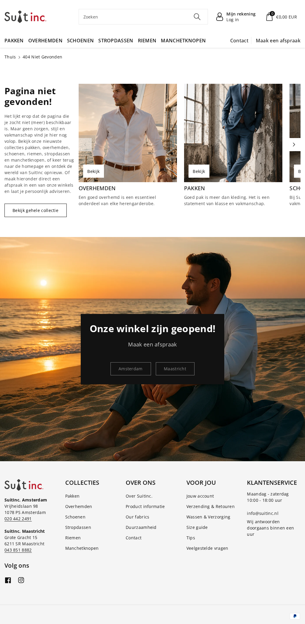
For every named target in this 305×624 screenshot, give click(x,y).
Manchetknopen (82, 548)
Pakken (194, 188)
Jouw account (200, 496)
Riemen (73, 538)
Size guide (197, 527)
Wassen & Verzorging (208, 517)
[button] (281, 16)
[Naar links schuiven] (85, 144)
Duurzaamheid (141, 527)
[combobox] (143, 16)
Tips (190, 538)
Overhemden (97, 188)
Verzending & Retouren (210, 506)
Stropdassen (78, 527)
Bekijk (93, 171)
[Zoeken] (197, 16)
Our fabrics (137, 517)
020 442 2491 (18, 518)
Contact (239, 40)
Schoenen (75, 517)
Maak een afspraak (278, 40)
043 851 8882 (18, 550)
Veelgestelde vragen (207, 548)
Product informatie (145, 506)
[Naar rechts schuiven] (294, 144)
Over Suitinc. (139, 496)
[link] (131, 368)
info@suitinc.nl (262, 513)
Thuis (10, 57)
